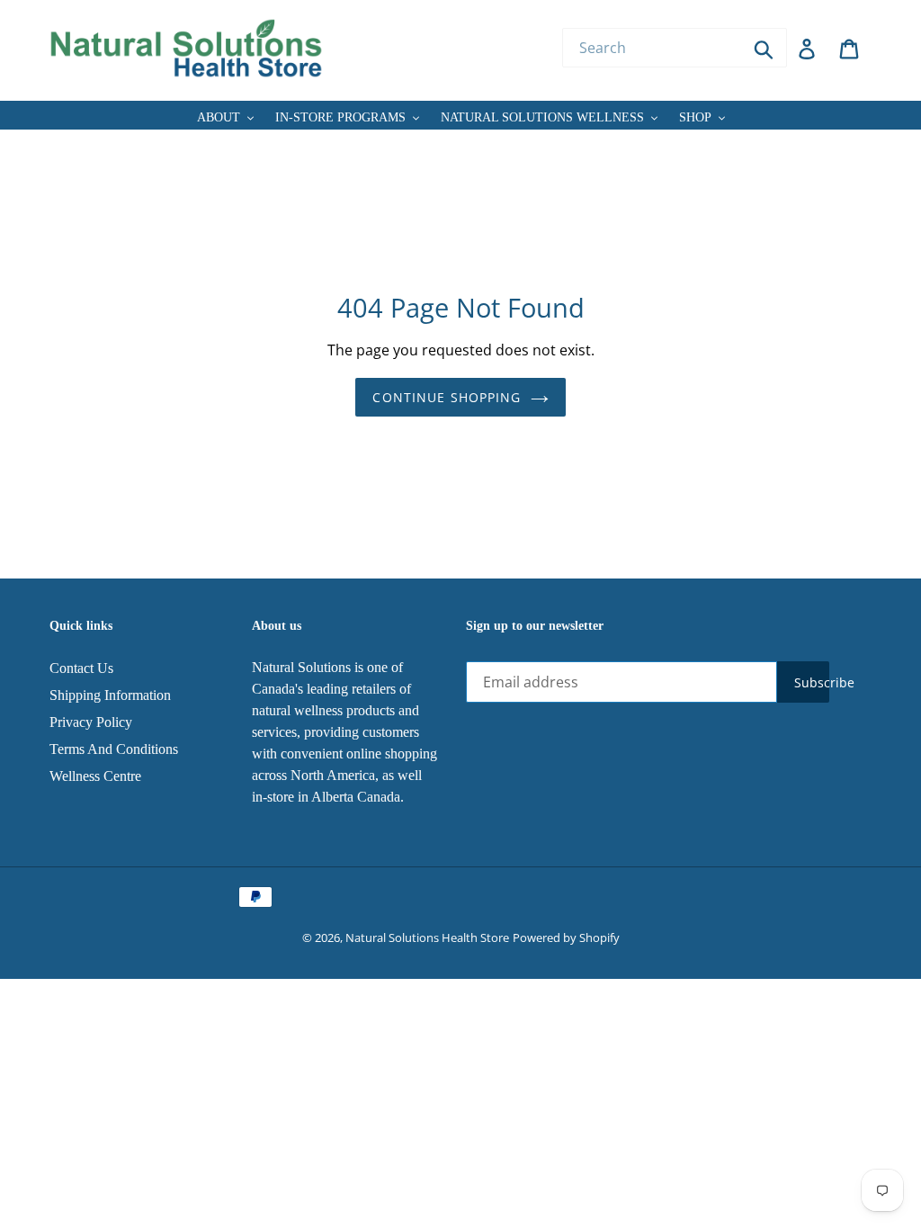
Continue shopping (446, 397)
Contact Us (81, 668)
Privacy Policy (90, 722)
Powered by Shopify (566, 937)
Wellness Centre (95, 776)
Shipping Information (110, 695)
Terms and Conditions (113, 749)
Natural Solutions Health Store (427, 937)
